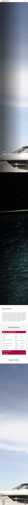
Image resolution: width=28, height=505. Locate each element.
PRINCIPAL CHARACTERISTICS (9, 332)
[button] (26, 490)
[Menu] (25, 1)
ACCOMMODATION (7, 351)
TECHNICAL (5, 353)
